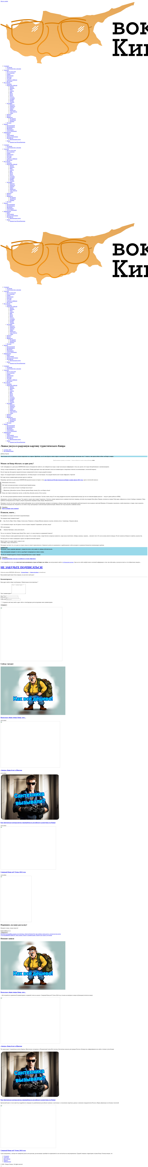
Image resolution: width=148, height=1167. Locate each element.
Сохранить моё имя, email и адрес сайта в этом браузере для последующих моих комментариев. (27, 602)
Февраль (12, 88)
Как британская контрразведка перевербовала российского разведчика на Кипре (28, 822)
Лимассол (12, 106)
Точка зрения (10, 135)
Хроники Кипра (24, 572)
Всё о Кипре (7, 82)
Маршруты (10, 117)
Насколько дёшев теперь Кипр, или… (13, 717)
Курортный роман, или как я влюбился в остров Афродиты (19, 558)
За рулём (9, 78)
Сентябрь (12, 98)
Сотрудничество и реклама (14, 68)
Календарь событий (12, 85)
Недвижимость (11, 127)
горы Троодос (13, 111)
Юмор (8, 141)
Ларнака (12, 107)
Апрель (12, 91)
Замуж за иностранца (12, 136)
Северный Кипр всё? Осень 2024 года (13, 872)
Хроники (9, 84)
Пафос (11, 109)
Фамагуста (12, 110)
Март (11, 89)
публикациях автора (68, 562)
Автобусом (13, 120)
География (9, 103)
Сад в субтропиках (12, 131)
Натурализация (11, 125)
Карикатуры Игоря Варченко (17, 142)
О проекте (6, 66)
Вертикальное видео (15, 139)
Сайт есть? (3, 599)
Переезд (6, 124)
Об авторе (9, 67)
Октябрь (12, 99)
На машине (13, 118)
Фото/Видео (10, 138)
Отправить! (3, 605)
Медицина (9, 128)
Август (12, 96)
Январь (12, 86)
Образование (10, 129)
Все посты (9, 81)
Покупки (9, 77)
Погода (9, 116)
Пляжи (8, 74)
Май (11, 92)
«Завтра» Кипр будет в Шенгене (11, 770)
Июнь (11, 93)
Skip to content (4, 1)
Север (11, 113)
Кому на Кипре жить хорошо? (10, 508)
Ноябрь (12, 100)
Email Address (4, 930)
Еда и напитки (10, 73)
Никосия (12, 104)
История (9, 122)
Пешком (12, 121)
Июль (11, 95)
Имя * (2, 596)
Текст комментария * (6, 593)
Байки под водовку (34, 572)
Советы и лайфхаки (12, 80)
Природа (9, 114)
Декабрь (12, 102)
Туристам (6, 70)
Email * (2, 597)
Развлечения (10, 75)
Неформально (7, 132)
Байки (8, 134)
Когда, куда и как (11, 71)
